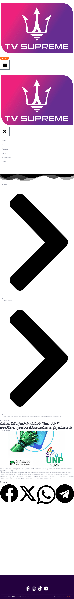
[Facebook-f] (28, 588)
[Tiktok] (40, 588)
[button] (9, 493)
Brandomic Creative (66, 596)
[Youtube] (46, 588)
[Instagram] (34, 588)
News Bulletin (8, 300)
